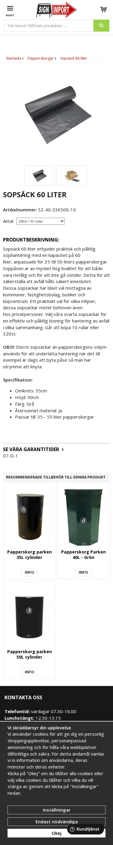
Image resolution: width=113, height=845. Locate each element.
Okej (56, 833)
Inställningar (57, 810)
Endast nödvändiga (57, 821)
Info (29, 572)
